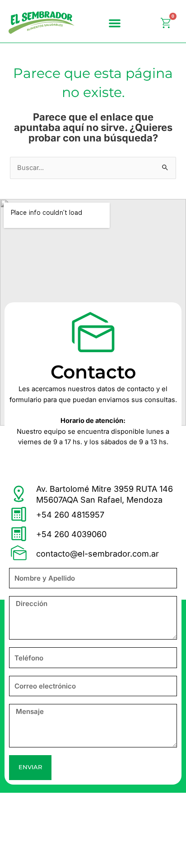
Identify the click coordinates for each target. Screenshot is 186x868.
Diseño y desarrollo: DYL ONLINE (62, 848)
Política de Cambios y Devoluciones (66, 827)
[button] (114, 23)
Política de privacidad (44, 806)
